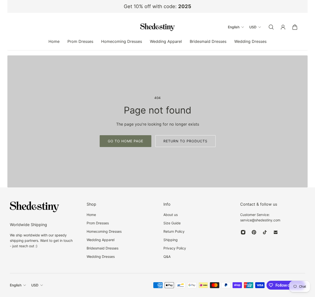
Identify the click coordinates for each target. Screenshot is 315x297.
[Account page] (283, 27)
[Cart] (295, 27)
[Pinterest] (254, 232)
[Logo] (157, 27)
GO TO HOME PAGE (125, 141)
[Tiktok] (264, 232)
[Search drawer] (271, 27)
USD (34, 285)
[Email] (275, 232)
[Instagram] (243, 232)
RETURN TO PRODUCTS (185, 141)
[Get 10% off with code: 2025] (157, 6)
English (15, 285)
